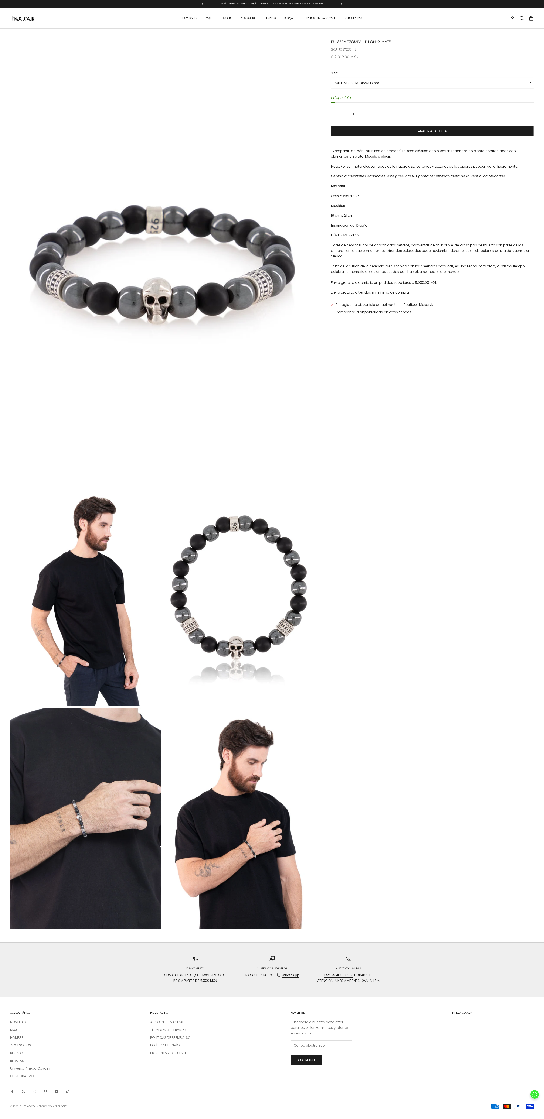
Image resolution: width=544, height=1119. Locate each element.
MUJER (209, 18)
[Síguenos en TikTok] (67, 1091)
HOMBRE (227, 18)
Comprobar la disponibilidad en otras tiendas (373, 312)
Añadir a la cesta (432, 130)
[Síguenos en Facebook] (12, 1091)
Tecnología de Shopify (53, 1106)
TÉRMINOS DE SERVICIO (168, 1029)
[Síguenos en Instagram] (34, 1091)
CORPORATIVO (353, 18)
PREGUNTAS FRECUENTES (169, 1052)
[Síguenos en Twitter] (23, 1091)
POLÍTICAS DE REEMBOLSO (170, 1037)
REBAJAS (289, 18)
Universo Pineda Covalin (319, 18)
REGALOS (270, 18)
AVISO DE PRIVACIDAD (167, 1022)
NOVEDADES (189, 18)
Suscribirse (306, 1060)
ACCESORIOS (248, 18)
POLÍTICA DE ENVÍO (165, 1045)
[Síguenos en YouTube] (56, 1091)
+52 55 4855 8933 (338, 975)
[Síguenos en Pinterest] (45, 1091)
